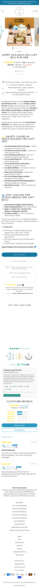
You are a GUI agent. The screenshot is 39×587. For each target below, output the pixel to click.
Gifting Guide (19, 542)
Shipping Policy (19, 564)
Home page (19, 555)
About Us (19, 545)
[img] (6, 442)
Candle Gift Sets (19, 524)
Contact (19, 549)
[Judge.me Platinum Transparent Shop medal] (10, 356)
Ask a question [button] (19, 430)
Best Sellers (19, 502)
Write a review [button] (19, 425)
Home (19, 51)
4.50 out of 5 (24, 405)
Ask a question (19, 277)
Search (19, 536)
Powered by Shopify (19, 585)
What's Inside (19, 261)
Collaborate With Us (19, 552)
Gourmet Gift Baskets (19, 505)
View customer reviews (12, 395)
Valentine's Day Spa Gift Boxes (19, 530)
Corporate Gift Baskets (19, 515)
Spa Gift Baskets (19, 521)
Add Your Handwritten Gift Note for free (19, 268)
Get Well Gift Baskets (19, 512)
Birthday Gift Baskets (19, 509)
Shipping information (19, 273)
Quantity (19, 71)
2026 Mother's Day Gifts (19, 527)
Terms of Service (19, 567)
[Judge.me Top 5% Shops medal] (28, 356)
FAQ (19, 539)
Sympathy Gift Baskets (19, 518)
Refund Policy (19, 561)
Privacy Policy (19, 570)
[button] (9, 62)
